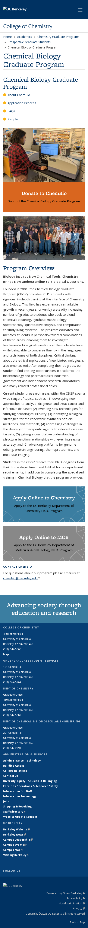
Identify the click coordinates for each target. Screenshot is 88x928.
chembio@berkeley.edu (21, 578)
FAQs (11, 111)
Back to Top (77, 922)
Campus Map (13, 850)
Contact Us (10, 776)
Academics (24, 37)
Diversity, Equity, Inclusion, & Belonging (30, 781)
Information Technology (19, 796)
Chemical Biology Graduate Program (40, 83)
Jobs (6, 801)
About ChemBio (18, 95)
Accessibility (76, 898)
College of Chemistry (27, 26)
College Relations (15, 771)
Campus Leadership (18, 839)
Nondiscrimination (72, 903)
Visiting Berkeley (16, 855)
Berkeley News (14, 834)
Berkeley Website (16, 829)
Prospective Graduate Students (29, 42)
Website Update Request (20, 817)
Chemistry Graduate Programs (58, 37)
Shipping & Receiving (17, 806)
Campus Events (14, 845)
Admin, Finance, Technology (22, 760)
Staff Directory (14, 811)
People (12, 119)
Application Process (21, 103)
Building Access (13, 765)
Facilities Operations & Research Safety (30, 786)
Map (6, 654)
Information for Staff (17, 791)
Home (7, 37)
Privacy (79, 908)
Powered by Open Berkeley (66, 893)
